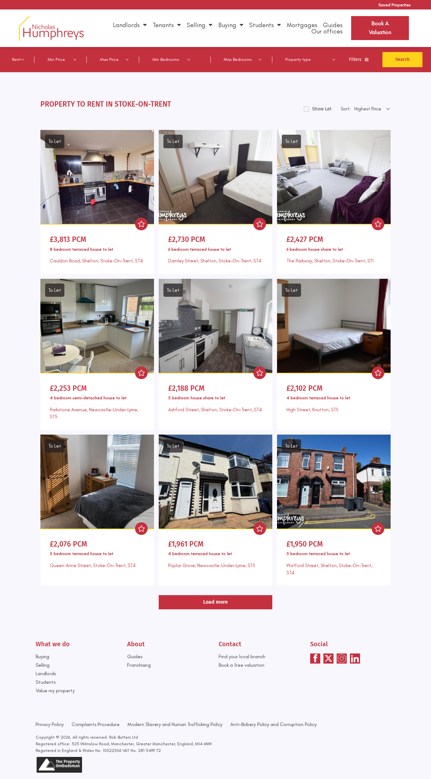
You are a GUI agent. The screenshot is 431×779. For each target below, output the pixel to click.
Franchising (139, 665)
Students (261, 25)
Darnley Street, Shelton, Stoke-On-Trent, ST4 (214, 261)
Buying (227, 25)
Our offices (327, 31)
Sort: (346, 109)
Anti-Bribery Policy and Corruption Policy (274, 724)
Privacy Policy (50, 724)
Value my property (55, 691)
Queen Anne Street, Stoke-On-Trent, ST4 (93, 565)
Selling (196, 25)
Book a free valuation (241, 665)
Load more (215, 602)
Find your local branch (242, 656)
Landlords (126, 25)
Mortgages (302, 25)
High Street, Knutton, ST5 (312, 410)
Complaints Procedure (96, 724)
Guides (333, 25)
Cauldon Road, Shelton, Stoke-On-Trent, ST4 (96, 261)
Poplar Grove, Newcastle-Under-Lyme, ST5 (211, 565)
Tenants (163, 25)
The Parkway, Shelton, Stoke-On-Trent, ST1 (330, 261)
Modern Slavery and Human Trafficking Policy (174, 724)
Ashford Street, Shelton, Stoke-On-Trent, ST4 (215, 410)
